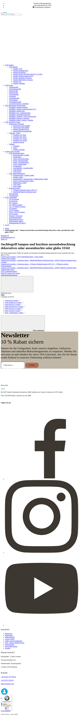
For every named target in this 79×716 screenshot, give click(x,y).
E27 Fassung (13, 203)
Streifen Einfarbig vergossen (22, 78)
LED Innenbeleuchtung (16, 153)
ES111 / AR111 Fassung (17, 212)
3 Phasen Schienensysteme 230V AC (25, 190)
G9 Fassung (13, 208)
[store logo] (8, 12)
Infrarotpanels (13, 194)
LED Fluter (17, 184)
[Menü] (10, 696)
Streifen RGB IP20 (19, 72)
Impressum (8, 633)
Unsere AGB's (9, 639)
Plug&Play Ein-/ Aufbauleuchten (19, 113)
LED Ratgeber (5, 711)
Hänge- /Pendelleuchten (21, 162)
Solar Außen (17, 186)
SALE (7, 225)
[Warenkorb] (16, 61)
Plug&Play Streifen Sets (17, 111)
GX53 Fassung (14, 210)
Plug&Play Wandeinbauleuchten (19, 115)
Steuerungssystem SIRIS (21, 127)
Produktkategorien (8, 237)
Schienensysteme (14, 188)
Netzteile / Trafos (14, 133)
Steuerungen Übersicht (16, 124)
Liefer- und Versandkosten (13, 641)
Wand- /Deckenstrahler (20, 161)
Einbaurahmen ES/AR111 (17, 223)
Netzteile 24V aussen (20, 140)
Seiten (4, 239)
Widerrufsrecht (10, 637)
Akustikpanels (13, 195)
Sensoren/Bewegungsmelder (22, 131)
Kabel (15, 148)
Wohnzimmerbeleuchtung (9, 275)
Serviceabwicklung (11, 646)
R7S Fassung (13, 214)
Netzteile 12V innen (19, 135)
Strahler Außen (18, 177)
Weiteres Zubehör (19, 149)
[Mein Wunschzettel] (16, 46)
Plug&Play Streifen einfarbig (18, 107)
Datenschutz (9, 635)
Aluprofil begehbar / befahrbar (19, 104)
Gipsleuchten (17, 166)
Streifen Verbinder (19, 83)
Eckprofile (12, 96)
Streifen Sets (17, 81)
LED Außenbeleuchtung (17, 173)
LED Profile (9, 85)
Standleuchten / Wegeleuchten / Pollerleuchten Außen (30, 179)
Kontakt (7, 648)
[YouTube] (41, 625)
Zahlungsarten (9, 644)
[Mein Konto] (16, 30)
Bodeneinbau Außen (20, 183)
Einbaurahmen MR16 (16, 221)
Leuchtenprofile (14, 98)
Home (7, 228)
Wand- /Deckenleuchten (21, 159)
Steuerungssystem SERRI (21, 126)
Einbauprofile (13, 93)
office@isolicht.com (7, 684)
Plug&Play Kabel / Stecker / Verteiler (21, 120)
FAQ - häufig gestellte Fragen (14, 643)
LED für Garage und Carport (10, 273)
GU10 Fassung (14, 199)
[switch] (7, 708)
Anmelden (32, 365)
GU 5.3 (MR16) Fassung (17, 206)
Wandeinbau (17, 157)
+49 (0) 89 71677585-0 (8, 677)
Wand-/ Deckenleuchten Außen (23, 181)
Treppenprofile (14, 94)
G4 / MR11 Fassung (15, 205)
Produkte (5, 235)
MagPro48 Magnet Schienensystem (24, 192)
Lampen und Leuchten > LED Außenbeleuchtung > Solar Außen (22, 257)
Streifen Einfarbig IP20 (20, 70)
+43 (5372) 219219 (7, 680)
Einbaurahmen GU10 (16, 219)
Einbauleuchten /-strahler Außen (23, 175)
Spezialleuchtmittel (15, 217)
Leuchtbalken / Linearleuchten (23, 168)
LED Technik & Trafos (12, 122)
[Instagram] (41, 552)
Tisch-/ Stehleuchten (19, 164)
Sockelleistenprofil (15, 102)
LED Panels (17, 172)
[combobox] (10, 14)
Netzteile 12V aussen (20, 138)
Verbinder (16, 146)
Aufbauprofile (13, 87)
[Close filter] (17, 284)
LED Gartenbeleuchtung (9, 271)
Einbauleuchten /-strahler (21, 155)
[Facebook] (41, 479)
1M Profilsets (13, 100)
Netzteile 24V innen (19, 137)
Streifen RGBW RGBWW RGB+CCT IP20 (27, 74)
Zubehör (12, 144)
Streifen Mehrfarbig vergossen (23, 80)
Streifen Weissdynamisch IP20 (23, 76)
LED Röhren (17, 170)
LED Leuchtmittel (11, 197)
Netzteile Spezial (18, 142)
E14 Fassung (13, 201)
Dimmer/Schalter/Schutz (21, 129)
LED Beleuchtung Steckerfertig (15, 105)
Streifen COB (17, 69)
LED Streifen (9, 65)
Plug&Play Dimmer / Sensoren (19, 118)
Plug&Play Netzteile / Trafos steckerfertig (22, 116)
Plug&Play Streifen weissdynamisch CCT (22, 109)
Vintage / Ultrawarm (15, 216)
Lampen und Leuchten (12, 151)
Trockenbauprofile (15, 89)
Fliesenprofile (13, 91)
